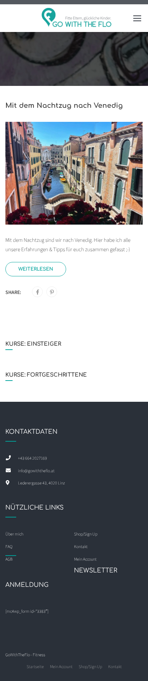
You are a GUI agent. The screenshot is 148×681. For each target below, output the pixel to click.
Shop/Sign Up (85, 534)
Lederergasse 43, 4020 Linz (41, 483)
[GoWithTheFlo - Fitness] (77, 20)
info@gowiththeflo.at (36, 470)
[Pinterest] (52, 292)
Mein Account (61, 666)
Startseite (35, 666)
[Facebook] (37, 292)
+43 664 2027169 (32, 458)
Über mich (14, 534)
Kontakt (115, 666)
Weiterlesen (35, 269)
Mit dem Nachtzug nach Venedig (64, 105)
